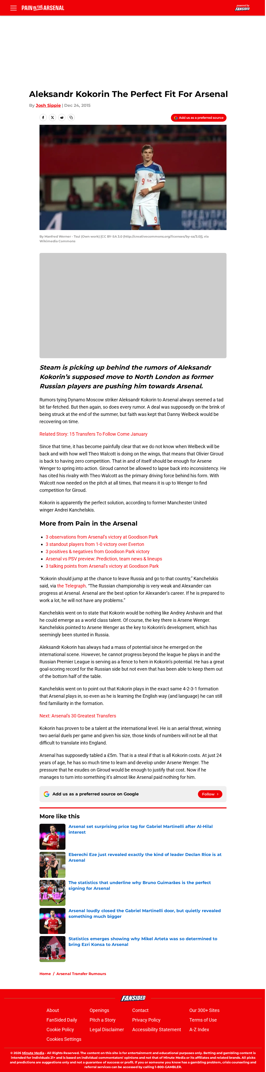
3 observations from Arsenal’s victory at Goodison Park (102, 537)
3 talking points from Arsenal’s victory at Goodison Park (102, 566)
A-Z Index (199, 1029)
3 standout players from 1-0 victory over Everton (95, 544)
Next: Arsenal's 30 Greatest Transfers (77, 715)
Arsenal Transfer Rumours (81, 973)
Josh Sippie (48, 105)
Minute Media (33, 1053)
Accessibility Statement (156, 1029)
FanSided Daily (61, 1020)
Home (45, 973)
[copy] (71, 117)
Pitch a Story (103, 1020)
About (52, 1010)
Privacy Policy (146, 1020)
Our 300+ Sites (204, 1010)
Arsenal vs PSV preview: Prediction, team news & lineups (104, 558)
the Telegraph (71, 586)
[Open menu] (13, 8)
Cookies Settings (63, 1039)
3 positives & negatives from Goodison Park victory (98, 551)
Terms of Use (203, 1020)
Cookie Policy (60, 1029)
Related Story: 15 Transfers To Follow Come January (93, 434)
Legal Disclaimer (107, 1029)
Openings (99, 1010)
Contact (140, 1010)
